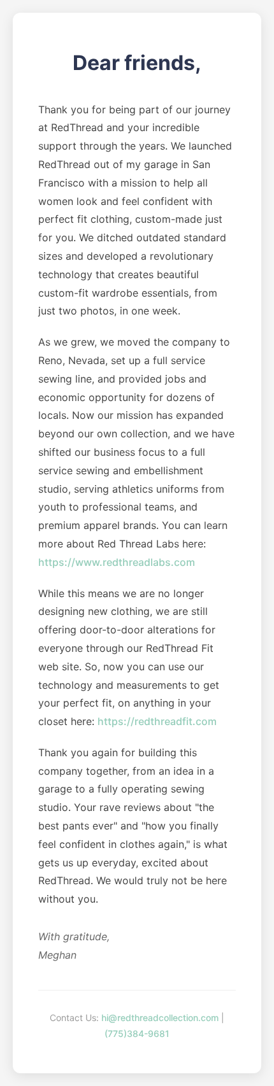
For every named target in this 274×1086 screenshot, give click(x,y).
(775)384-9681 (137, 1033)
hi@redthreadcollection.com (160, 1017)
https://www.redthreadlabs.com (116, 562)
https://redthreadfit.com (157, 721)
